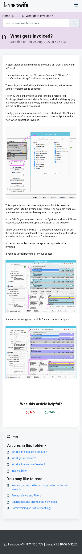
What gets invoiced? (24, 458)
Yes (52, 412)
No (32, 412)
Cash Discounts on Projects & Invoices (34, 501)
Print (15, 437)
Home (6, 16)
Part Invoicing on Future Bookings (31, 508)
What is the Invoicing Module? (29, 451)
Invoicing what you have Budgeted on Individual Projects (40, 487)
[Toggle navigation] (76, 4)
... (18, 16)
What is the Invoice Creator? (28, 464)
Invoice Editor (20, 470)
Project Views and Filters (26, 495)
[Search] (74, 23)
